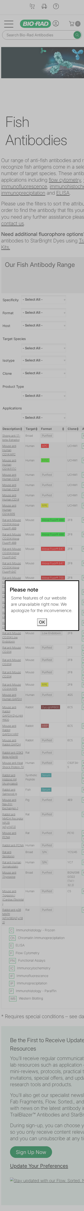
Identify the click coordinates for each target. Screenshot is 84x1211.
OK (42, 622)
